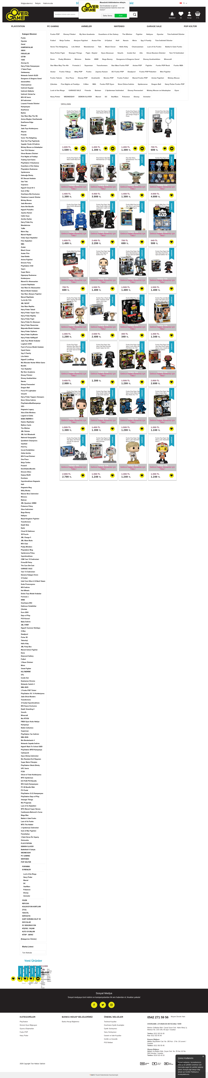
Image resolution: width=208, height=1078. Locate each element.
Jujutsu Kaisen (26, 213)
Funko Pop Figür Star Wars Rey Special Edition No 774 (103, 252)
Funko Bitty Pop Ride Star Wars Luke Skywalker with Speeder (75, 252)
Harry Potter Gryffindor (29, 334)
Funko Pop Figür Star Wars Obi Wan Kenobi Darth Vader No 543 (103, 346)
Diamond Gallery (27, 656)
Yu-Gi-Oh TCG (26, 300)
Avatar (23, 247)
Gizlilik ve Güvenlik (110, 1039)
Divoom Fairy (26, 263)
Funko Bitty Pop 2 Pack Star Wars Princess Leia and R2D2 (163, 206)
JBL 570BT (25, 625)
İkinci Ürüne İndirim (28, 400)
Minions (24, 497)
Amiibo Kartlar (26, 219)
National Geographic (28, 437)
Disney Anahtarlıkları (28, 378)
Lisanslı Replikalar (28, 284)
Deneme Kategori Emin (29, 575)
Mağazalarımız (27, 3)
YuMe (23, 228)
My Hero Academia (28, 372)
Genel (23, 44)
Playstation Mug (27, 550)
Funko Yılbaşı (65, 72)
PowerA (24, 466)
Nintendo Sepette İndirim (30, 743)
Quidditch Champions (29, 441)
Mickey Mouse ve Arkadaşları (32, 147)
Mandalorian (25, 225)
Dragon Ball (25, 388)
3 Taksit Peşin (26, 69)
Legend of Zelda (27, 416)
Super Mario (25, 272)
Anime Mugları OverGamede (31, 119)
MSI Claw (24, 544)
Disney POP (83, 78)
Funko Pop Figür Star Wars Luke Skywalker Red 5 (162, 439)
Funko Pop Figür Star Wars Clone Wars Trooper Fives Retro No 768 (163, 394)
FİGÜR (24, 900)
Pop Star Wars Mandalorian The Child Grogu (133, 159)
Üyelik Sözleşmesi (110, 1028)
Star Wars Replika (27, 306)
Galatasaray (25, 72)
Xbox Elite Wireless (28, 412)
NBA (22, 244)
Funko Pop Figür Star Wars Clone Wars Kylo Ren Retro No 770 (133, 393)
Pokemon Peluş (27, 506)
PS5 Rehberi (108, 1042)
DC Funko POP (118, 72)
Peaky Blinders (26, 547)
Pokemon (26, 890)
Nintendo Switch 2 (28, 684)
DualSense (25, 110)
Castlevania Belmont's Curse (31, 812)
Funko (23, 38)
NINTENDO (119, 26)
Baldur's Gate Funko (28, 818)
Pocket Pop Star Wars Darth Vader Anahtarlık (162, 112)
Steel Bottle (25, 256)
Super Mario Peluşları (29, 762)
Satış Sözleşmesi (110, 1032)
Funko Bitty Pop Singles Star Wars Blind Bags (133, 299)
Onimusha (25, 840)
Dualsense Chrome (28, 681)
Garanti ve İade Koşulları (112, 1035)
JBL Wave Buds (27, 540)
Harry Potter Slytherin (29, 331)
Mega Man (25, 815)
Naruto (23, 381)
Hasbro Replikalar (27, 422)
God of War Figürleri (28, 831)
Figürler (139, 34)
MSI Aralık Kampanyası (29, 784)
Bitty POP (78, 72)
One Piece (25, 459)
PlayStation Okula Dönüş (30, 765)
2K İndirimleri (26, 100)
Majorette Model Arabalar (30, 328)
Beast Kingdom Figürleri (30, 519)
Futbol (23, 659)
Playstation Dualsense (29, 169)
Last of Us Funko (27, 821)
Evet (120, 16)
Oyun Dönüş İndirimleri (30, 756)
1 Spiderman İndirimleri (30, 828)
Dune (23, 653)
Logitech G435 (26, 344)
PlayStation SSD (27, 266)
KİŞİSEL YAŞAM (28, 928)
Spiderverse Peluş (28, 553)
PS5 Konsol (25, 618)
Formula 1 (25, 597)
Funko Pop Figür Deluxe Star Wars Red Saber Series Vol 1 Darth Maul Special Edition (163, 347)
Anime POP (137, 65)
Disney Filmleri (26, 375)
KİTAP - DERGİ (27, 935)
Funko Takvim (56, 78)
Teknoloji (24, 640)
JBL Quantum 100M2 (28, 503)
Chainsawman (26, 85)
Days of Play (25, 615)
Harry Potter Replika (28, 316)
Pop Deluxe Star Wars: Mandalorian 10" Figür (103, 158)
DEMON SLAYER (27, 846)
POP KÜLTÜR (190, 26)
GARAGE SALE (154, 26)
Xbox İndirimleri (27, 509)
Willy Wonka (25, 491)
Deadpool (24, 634)
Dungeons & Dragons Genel (31, 78)
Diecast (23, 125)
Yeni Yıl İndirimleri (28, 572)
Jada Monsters (26, 203)
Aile (141, 53)
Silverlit (24, 394)
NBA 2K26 (24, 737)
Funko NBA (178, 65)
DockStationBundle (28, 469)
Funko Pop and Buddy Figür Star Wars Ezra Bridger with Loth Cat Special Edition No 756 (162, 300)
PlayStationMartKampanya (31, 403)
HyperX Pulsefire (27, 210)
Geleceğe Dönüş (27, 175)
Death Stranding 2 (27, 709)
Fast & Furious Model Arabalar (32, 347)
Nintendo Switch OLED (29, 75)
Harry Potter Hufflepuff (29, 338)
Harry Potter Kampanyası (30, 66)
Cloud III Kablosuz (28, 531)
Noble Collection (27, 728)
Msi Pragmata (26, 803)
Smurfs (23, 712)
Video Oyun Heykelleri (29, 238)
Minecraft (24, 715)
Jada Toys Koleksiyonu (29, 128)
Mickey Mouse (26, 200)
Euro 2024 (24, 612)
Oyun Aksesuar (107, 53)
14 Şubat (24, 578)
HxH (22, 484)
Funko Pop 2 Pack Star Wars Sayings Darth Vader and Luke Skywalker (103, 300)
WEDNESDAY (26, 853)
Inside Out (25, 678)
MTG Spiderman (27, 778)
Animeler (26, 896)
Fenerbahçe (25, 834)
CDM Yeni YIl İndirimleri (30, 559)
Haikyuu (24, 515)
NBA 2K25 (24, 687)
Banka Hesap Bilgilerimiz (70, 1022)
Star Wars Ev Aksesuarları (30, 288)
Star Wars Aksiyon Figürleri (31, 294)
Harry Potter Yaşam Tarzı (30, 313)
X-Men (23, 631)
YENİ (23, 60)
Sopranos (24, 185)
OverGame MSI (26, 603)
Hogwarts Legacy (27, 409)
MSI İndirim (25, 587)
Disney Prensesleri (28, 384)
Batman (24, 500)
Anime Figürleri (27, 260)
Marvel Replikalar (27, 297)
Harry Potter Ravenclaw (29, 325)
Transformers (26, 522)
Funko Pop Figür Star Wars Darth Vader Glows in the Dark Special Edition (104, 394)
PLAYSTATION (18, 26)
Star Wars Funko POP (120, 65)
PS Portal (24, 790)
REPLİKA (25, 903)
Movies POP (109, 78)
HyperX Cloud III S (28, 188)
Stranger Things (27, 800)
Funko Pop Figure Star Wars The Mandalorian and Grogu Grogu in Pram (133, 113)
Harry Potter (27, 877)
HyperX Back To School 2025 (31, 746)
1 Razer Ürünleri (27, 662)
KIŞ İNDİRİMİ (26, 672)
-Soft (92, 1075)
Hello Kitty (25, 643)
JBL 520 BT (25, 303)
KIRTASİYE (26, 916)
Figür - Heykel (91, 53)
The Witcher (25, 428)
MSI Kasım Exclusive (29, 706)
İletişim (38, 3)
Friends (24, 135)
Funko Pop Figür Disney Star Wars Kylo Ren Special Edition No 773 (163, 252)
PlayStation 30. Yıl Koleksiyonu (32, 693)
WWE (23, 600)
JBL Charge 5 (26, 537)
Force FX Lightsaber (28, 391)
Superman (25, 731)
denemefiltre (25, 82)
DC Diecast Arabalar (28, 178)
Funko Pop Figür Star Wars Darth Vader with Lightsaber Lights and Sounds (103, 207)
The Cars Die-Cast (27, 565)
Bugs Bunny (25, 512)
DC (24, 883)
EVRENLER (26, 870)
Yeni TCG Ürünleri (27, 150)
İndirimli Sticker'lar (28, 94)
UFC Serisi (25, 768)
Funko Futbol (123, 78)
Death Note (25, 525)
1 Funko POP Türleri (28, 690)
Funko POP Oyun (107, 84)
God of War (25, 191)
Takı (99, 47)
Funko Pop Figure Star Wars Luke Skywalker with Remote (103, 439)
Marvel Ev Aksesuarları (29, 281)
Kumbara (24, 478)
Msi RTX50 (25, 718)
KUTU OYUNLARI (28, 931)
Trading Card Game (28, 160)
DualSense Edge (27, 122)
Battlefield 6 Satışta (28, 849)
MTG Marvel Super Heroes (30, 809)
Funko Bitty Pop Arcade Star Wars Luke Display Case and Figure (133, 206)
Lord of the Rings (29, 874)
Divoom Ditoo (26, 472)
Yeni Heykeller (26, 369)
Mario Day (24, 231)
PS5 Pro (24, 447)
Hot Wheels (25, 590)
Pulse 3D (24, 637)
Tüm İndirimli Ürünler (175, 34)
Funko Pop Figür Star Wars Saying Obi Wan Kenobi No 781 (74, 299)
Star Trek (24, 181)
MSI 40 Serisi (26, 97)
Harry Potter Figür (27, 319)
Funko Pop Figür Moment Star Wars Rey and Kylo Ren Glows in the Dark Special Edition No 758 (75, 348)
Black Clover (25, 250)
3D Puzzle (24, 534)
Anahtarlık (95, 78)
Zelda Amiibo (26, 453)
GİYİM (23, 57)
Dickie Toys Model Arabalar (31, 594)
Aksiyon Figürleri (81, 40)
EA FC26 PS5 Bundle (29, 781)
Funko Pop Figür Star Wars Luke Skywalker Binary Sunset (133, 439)
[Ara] (134, 14)
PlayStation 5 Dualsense (30, 163)
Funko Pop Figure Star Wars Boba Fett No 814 (103, 112)
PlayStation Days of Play (30, 796)
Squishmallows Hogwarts (30, 481)
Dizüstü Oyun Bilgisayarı (28, 1025)
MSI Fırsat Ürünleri (28, 456)
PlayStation (24, 1022)
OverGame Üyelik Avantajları (114, 1025)
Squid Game (25, 350)
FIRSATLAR (25, 54)
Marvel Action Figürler (29, 650)
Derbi (23, 528)
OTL (22, 675)
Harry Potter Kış (27, 222)
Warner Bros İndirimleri (30, 494)
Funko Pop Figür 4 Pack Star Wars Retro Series (163, 158)
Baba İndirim (26, 622)
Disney (25, 893)
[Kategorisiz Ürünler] (28, 939)
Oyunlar (24, 41)
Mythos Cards (26, 425)
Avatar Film (25, 253)
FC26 (23, 771)
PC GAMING (53, 26)
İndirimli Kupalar (27, 88)
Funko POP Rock (163, 65)
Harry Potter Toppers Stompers (32, 397)
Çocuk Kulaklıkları (28, 450)
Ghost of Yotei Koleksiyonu (31, 775)
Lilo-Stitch (25, 356)
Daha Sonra (107, 16)
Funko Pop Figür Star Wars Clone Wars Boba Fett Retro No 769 (133, 346)
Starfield (24, 444)
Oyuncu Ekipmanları (27, 1028)
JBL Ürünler (25, 431)
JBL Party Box (26, 647)
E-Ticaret (97, 1075)
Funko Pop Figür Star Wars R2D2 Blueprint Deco (74, 206)
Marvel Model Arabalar (29, 291)
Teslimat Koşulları (110, 1022)
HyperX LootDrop (27, 359)
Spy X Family (26, 353)
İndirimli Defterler (27, 91)
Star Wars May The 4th (29, 116)
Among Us (25, 63)
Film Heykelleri (26, 241)
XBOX (23, 50)
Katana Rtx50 (26, 475)
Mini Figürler (165, 72)
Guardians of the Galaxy (30, 166)
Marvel (25, 880)
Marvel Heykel (26, 235)
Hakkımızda (48, 3)
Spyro (23, 269)
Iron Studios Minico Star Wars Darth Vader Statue (47, 975)
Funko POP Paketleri (147, 72)
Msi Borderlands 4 (28, 740)
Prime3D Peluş (26, 562)
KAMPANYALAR (27, 47)
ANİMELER (86, 26)
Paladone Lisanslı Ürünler (30, 197)
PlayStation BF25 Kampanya (31, 750)
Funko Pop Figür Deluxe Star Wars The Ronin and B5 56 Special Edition (75, 440)
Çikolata (24, 609)
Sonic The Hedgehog (29, 138)
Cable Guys (25, 216)
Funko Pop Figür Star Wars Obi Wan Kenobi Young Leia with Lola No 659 (75, 394)
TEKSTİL (25, 913)
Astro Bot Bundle (27, 206)
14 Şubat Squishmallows (30, 703)
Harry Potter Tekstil (28, 309)
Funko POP (55, 34)
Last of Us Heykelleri (28, 806)
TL (197, 18)
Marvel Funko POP (140, 78)
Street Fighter (26, 668)
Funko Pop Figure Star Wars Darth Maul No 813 (75, 158)
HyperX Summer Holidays (30, 628)
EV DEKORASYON (29, 925)
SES (22, 406)
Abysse (23, 132)
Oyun (177, 90)
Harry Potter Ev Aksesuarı (30, 322)
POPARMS (26, 866)
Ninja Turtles (25, 462)
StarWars (26, 886)
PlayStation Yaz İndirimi (30, 734)
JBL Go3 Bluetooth (28, 434)
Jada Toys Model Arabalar (30, 341)
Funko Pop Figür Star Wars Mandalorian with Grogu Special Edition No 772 (133, 253)
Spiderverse (25, 172)
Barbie (23, 113)
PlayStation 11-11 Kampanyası (32, 793)
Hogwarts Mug (26, 487)
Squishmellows (26, 556)
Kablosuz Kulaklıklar (28, 606)
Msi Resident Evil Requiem (31, 759)
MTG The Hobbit (27, 825)
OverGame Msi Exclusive (30, 194)
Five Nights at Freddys (29, 157)
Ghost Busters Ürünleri (29, 153)
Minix (23, 665)
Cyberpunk (25, 753)
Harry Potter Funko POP (174, 84)
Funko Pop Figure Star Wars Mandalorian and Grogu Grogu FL (74, 112)
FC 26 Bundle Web (28, 787)
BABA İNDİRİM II (27, 419)
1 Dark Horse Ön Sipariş (30, 837)
